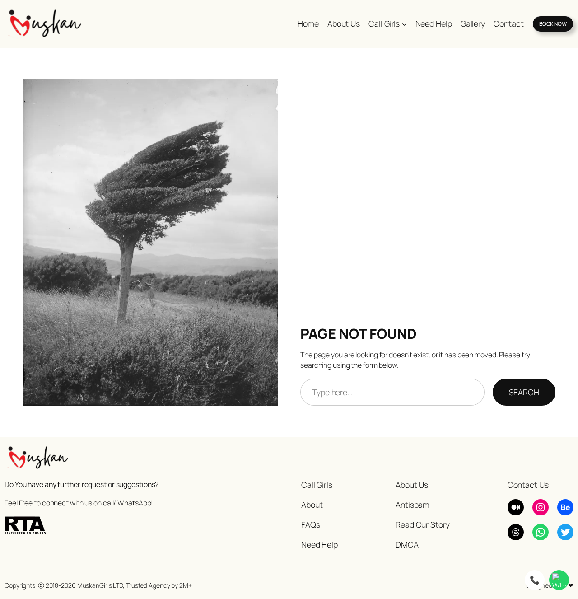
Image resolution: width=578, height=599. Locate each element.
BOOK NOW (553, 24)
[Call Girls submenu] (404, 23)
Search (524, 392)
